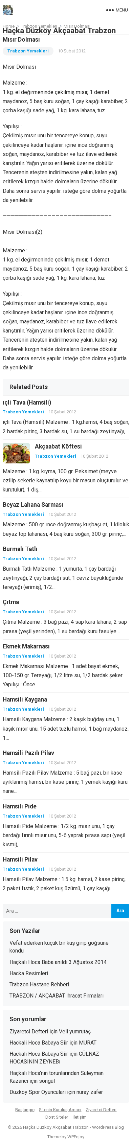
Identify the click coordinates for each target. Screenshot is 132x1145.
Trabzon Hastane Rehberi (39, 984)
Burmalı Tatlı (20, 549)
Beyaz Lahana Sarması (33, 504)
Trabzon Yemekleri (28, 50)
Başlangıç (25, 1109)
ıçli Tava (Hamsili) (27, 402)
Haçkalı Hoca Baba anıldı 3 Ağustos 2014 (58, 962)
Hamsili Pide (20, 806)
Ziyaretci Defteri (28, 1031)
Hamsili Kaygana (25, 699)
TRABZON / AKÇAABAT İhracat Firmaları (56, 995)
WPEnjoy (75, 1136)
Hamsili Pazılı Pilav (28, 753)
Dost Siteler (56, 1117)
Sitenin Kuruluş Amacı (60, 1109)
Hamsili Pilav (20, 859)
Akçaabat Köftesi (58, 446)
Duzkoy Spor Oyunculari (37, 1092)
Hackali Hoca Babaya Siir (38, 1042)
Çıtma (11, 602)
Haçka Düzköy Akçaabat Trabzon (59, 30)
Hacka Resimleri (28, 973)
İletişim (79, 1117)
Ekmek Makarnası (26, 646)
